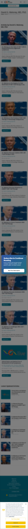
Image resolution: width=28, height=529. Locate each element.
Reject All (16, 522)
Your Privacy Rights (15, 519)
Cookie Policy (11, 516)
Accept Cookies (15, 526)
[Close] (25, 504)
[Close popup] (25, 256)
